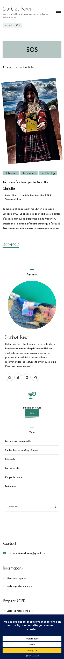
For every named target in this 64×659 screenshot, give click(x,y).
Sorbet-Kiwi (10, 194)
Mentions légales (16, 577)
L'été (32, 413)
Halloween (11, 173)
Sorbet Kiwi (17, 8)
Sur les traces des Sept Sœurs (21, 450)
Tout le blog (48, 173)
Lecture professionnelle (18, 441)
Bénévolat (11, 459)
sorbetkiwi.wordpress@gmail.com (27, 553)
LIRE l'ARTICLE (11, 244)
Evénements (12, 486)
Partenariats (29, 173)
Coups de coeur (13, 477)
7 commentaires (13, 199)
